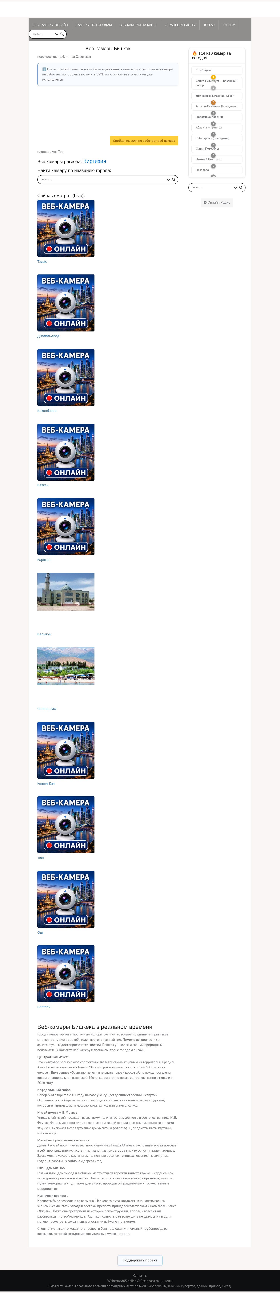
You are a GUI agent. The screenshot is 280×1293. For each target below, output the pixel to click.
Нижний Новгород (208, 159)
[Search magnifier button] (62, 34)
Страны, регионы (180, 25)
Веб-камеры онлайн (50, 25)
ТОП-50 (208, 25)
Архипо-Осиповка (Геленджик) (216, 106)
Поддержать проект (140, 1260)
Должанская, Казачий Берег (215, 95)
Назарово (202, 170)
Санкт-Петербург (207, 148)
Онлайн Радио (218, 202)
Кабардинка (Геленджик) (212, 138)
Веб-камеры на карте (138, 25)
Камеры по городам (94, 25)
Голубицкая (203, 70)
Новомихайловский (209, 117)
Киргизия (94, 161)
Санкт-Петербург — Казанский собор (216, 83)
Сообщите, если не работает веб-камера (144, 140)
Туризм (228, 25)
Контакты (140, 1275)
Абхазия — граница (209, 127)
